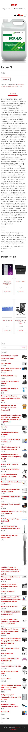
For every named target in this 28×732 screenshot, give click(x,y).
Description (13, 94)
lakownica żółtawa (21, 84)
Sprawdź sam (6, 79)
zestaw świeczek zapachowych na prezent (14, 86)
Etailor (14, 4)
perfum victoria (4, 86)
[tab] (14, 94)
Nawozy (13, 84)
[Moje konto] (15, 15)
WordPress (17, 727)
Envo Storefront (14, 729)
